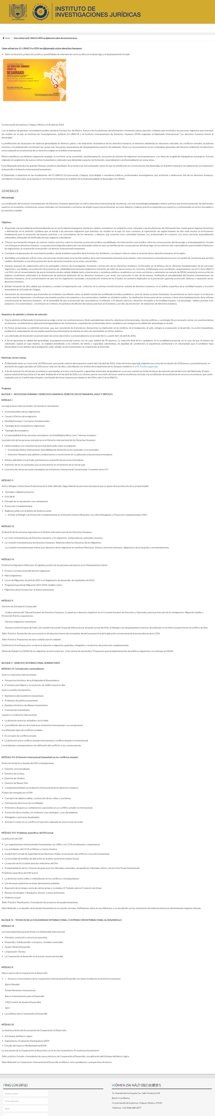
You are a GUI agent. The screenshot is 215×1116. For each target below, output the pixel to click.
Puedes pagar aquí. (149, 366)
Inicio (7, 38)
